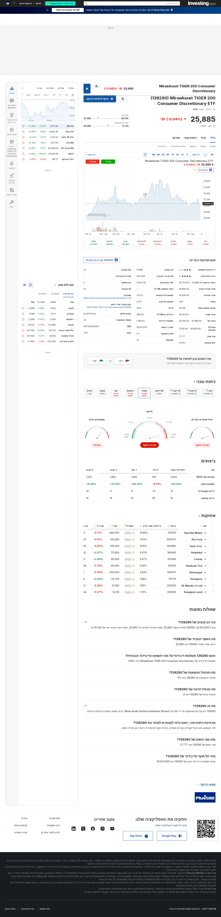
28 (85, 320)
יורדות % (42, 293)
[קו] (205, 155)
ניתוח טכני (190, 137)
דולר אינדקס (68, 159)
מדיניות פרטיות (27, 909)
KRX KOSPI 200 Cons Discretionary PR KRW (109, 307)
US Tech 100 (67, 148)
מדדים (61, 88)
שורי (94, 360)
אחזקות (193, 146)
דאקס (71, 153)
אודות (24, 818)
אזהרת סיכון (10, 909)
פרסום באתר (20, 825)
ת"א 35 (70, 126)
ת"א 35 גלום (68, 137)
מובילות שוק (66, 285)
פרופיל (203, 146)
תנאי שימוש (45, 909)
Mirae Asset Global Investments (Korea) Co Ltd (107, 298)
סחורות (50, 88)
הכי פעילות (68, 293)
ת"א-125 (69, 131)
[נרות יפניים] (212, 155)
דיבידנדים (162, 146)
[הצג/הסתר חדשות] (145, 155)
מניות (39, 88)
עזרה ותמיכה (20, 832)
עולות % (55, 293)
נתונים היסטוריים (178, 146)
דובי (120, 360)
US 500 (70, 142)
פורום (176, 137)
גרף (203, 137)
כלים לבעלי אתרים (50, 832)
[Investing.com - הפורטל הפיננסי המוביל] (201, 3)
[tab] (208, 393)
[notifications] (14, 3)
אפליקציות (54, 818)
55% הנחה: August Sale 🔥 (60, 3)
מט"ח (71, 88)
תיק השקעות (53, 825)
